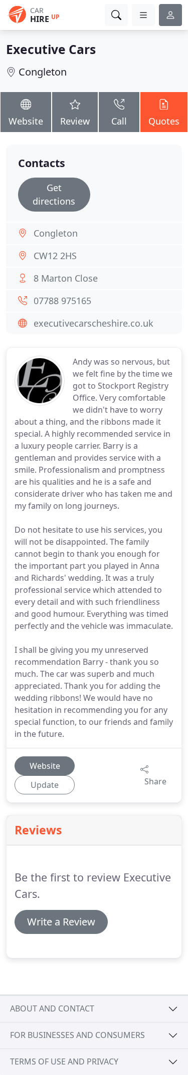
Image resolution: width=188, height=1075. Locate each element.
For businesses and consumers (77, 1034)
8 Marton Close (66, 278)
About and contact (52, 1008)
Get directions (54, 194)
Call (119, 121)
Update (45, 784)
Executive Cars (51, 49)
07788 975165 (62, 301)
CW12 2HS (55, 256)
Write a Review (61, 921)
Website (26, 121)
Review (75, 121)
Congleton (43, 72)
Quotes (163, 121)
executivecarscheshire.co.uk (93, 323)
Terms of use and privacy (64, 1061)
